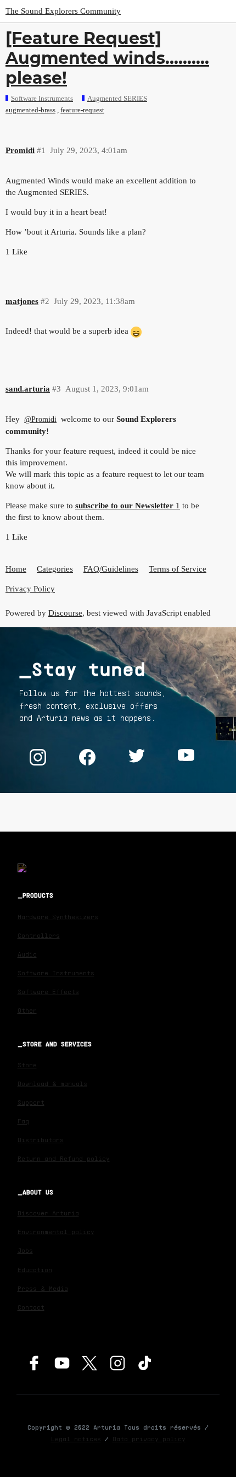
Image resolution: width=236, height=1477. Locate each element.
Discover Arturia (48, 1213)
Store (27, 1065)
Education (35, 1270)
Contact (31, 1307)
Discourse (65, 613)
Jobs (25, 1250)
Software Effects (48, 991)
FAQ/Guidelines (110, 568)
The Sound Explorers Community (63, 11)
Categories (55, 568)
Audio (27, 954)
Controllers (39, 935)
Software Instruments (56, 973)
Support (31, 1102)
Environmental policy (56, 1232)
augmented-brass (30, 110)
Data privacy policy (149, 1439)
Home (15, 568)
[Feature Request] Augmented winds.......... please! (107, 58)
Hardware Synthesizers (58, 917)
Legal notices (76, 1439)
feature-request (82, 110)
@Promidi (40, 419)
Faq (23, 1121)
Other (27, 1010)
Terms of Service (177, 568)
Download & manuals (52, 1083)
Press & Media (43, 1288)
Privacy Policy (30, 588)
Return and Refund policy (64, 1158)
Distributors (41, 1140)
